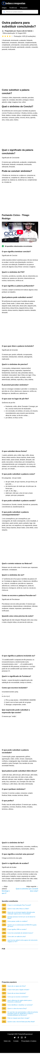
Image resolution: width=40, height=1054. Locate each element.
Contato (16, 1041)
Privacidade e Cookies (28, 1041)
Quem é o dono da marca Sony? (17, 1008)
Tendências (13, 8)
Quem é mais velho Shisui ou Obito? (18, 908)
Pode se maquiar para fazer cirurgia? (18, 1018)
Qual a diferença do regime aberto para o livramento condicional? (20, 1001)
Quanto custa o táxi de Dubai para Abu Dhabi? (21, 1021)
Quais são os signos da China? (17, 986)
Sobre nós (7, 1041)
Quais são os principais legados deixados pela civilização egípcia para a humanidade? (21, 912)
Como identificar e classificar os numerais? (20, 1005)
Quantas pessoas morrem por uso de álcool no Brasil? (21, 917)
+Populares (23, 8)
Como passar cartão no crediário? (18, 921)
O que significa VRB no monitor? (17, 929)
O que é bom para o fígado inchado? (18, 989)
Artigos (4, 8)
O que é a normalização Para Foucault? (19, 905)
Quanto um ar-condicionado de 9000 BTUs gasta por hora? (22, 925)
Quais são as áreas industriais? (17, 993)
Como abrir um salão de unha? (17, 936)
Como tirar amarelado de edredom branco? (20, 933)
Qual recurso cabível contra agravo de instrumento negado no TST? (22, 940)
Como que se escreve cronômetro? (18, 997)
